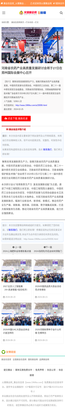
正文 (37, 22)
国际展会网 (33, 359)
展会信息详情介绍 (17, 129)
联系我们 (47, 149)
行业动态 (29, 22)
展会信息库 (6, 359)
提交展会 (8, 370)
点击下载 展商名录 (17, 118)
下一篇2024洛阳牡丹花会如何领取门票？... (48, 250)
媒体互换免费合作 (23, 370)
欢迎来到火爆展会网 (42, 3)
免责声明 (39, 370)
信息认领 (51, 370)
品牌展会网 (44, 359)
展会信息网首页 (17, 22)
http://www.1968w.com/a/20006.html (31, 105)
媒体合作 (60, 3)
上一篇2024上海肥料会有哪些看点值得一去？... (17, 250)
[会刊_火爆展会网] (32, 13)
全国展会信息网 (19, 359)
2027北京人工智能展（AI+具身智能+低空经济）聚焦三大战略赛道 (16, 289)
